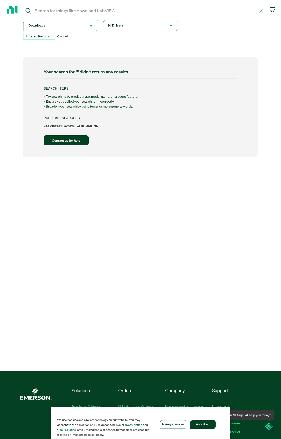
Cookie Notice (66, 429)
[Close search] (260, 11)
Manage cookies (173, 424)
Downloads (220, 406)
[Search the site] (28, 11)
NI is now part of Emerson (184, 406)
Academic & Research (88, 406)
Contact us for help (66, 140)
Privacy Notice (132, 425)
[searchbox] (146, 10)
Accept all (202, 424)
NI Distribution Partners (136, 406)
